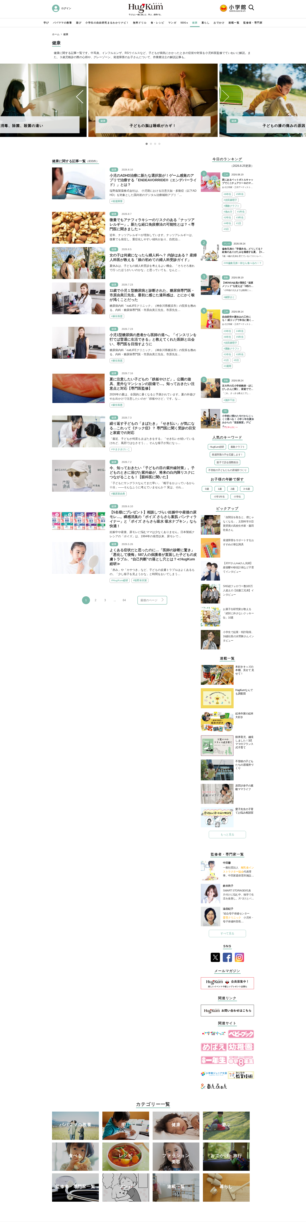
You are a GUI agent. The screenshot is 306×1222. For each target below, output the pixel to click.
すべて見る (227, 933)
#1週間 (227, 366)
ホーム (56, 34)
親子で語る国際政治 (227, 462)
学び (46, 22)
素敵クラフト (238, 446)
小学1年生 (219, 496)
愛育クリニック (232, 917)
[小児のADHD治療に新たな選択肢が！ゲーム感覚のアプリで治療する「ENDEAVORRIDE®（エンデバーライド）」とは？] (78, 183)
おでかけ (219, 22)
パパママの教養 (62, 22)
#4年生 (227, 223)
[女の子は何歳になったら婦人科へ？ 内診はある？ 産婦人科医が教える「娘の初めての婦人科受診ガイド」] (78, 262)
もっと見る (227, 834)
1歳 (220, 488)
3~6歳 (246, 488)
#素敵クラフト (231, 205)
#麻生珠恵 (117, 316)
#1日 (238, 223)
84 (124, 600)
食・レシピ (157, 22)
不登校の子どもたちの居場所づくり (227, 470)
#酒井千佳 (229, 400)
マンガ (172, 22)
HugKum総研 (217, 446)
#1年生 (241, 211)
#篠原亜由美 (118, 493)
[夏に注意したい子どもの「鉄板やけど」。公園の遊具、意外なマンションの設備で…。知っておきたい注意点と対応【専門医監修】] (78, 386)
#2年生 (227, 217)
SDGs (184, 22)
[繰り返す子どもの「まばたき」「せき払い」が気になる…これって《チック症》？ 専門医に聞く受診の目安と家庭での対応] (78, 431)
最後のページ (148, 600)
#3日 (226, 229)
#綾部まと (229, 297)
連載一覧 (233, 22)
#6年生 (227, 194)
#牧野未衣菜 (140, 580)
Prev (79, 96)
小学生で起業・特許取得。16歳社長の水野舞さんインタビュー (238, 636)
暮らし (206, 22)
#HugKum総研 (119, 580)
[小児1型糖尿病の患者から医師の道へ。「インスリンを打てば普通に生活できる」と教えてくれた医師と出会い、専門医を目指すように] (78, 342)
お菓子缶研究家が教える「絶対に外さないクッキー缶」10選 (238, 613)
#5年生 (239, 194)
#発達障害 (117, 201)
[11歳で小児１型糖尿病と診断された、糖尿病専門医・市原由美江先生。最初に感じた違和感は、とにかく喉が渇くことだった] (78, 298)
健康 (195, 22)
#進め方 (228, 211)
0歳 (207, 488)
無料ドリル (140, 22)
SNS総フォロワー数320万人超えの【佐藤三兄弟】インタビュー (238, 590)
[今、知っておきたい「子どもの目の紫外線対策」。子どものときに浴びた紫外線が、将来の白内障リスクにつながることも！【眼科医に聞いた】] (78, 475)
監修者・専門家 (252, 22)
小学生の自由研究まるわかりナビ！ (107, 22)
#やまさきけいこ (120, 449)
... (115, 600)
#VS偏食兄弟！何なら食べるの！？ (243, 263)
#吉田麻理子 (230, 200)
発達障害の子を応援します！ (227, 454)
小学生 (237, 496)
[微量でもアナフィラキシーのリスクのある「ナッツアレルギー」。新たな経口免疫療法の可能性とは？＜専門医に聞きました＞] (78, 227)
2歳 (232, 488)
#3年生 (239, 217)
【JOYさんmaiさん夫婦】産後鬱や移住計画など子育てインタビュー (238, 567)
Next (225, 96)
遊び (78, 22)
